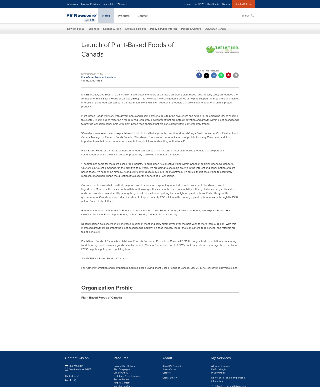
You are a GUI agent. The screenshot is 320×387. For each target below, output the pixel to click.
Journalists (108, 4)
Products (124, 16)
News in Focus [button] (75, 29)
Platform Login (218, 369)
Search (246, 15)
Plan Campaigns (122, 369)
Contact (143, 16)
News (106, 16)
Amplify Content (122, 383)
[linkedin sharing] (214, 75)
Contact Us (71, 376)
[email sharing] (236, 75)
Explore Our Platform (124, 366)
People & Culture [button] (191, 29)
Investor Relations (90, 4)
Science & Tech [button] (112, 29)
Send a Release (244, 4)
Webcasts (122, 4)
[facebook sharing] (199, 75)
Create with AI (121, 373)
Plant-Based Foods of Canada (101, 297)
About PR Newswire (172, 366)
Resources (72, 4)
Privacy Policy (218, 373)
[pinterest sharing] (228, 75)
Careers (166, 373)
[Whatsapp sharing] (221, 75)
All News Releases (220, 366)
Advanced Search (215, 29)
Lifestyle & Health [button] (135, 29)
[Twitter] (75, 380)
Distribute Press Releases (127, 376)
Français (187, 4)
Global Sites (168, 378)
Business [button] (93, 29)
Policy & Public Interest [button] (163, 29)
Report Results (121, 379)
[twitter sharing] (206, 76)
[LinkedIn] (66, 380)
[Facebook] (70, 380)
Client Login (213, 4)
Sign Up (226, 4)
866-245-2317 (76, 366)
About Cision (169, 369)
